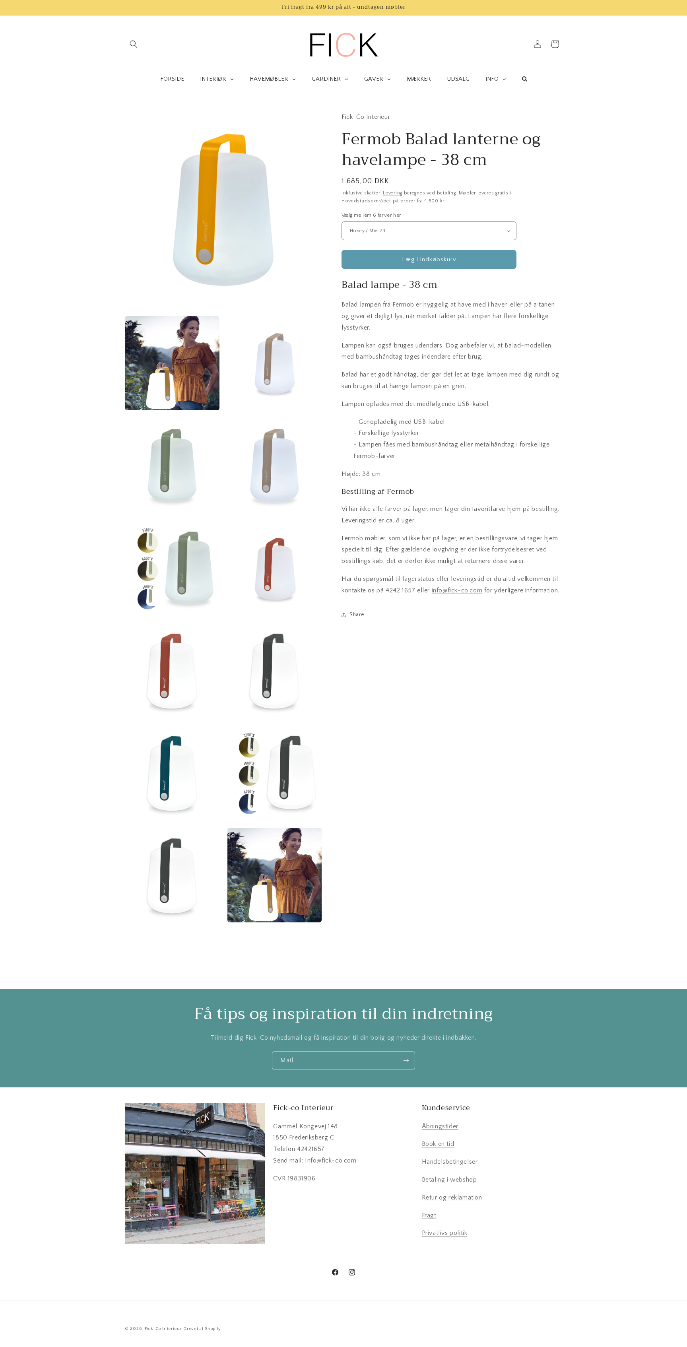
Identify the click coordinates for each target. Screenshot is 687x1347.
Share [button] (357, 614)
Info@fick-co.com (331, 1160)
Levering (392, 192)
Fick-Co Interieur (163, 1328)
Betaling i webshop (449, 1179)
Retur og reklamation (452, 1197)
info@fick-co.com (457, 590)
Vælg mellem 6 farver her (372, 214)
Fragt (429, 1215)
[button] (133, 44)
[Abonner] (406, 1060)
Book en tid (438, 1143)
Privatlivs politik (445, 1232)
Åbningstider (440, 1126)
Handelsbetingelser (450, 1161)
